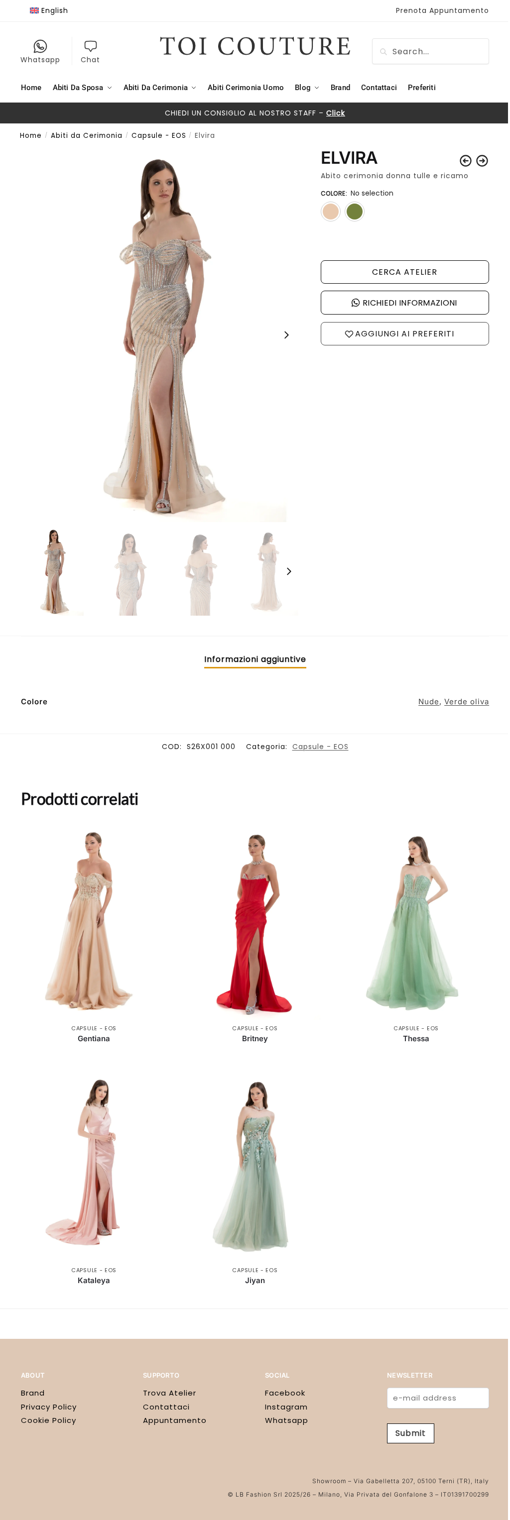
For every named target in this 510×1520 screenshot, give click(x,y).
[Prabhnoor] (482, 161)
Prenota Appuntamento (442, 10)
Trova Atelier (169, 1393)
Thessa (416, 1038)
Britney (255, 1038)
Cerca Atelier (404, 272)
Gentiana (94, 1038)
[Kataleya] (94, 1164)
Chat (90, 60)
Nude (428, 701)
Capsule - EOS (158, 135)
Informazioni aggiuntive (255, 659)
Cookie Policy (48, 1420)
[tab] (255, 659)
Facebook (285, 1393)
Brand (33, 1393)
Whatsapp (40, 60)
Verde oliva (466, 701)
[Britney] (255, 922)
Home (31, 135)
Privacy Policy (49, 1407)
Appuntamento (175, 1420)
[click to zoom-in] (161, 335)
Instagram (286, 1407)
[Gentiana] (94, 922)
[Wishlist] (151, 839)
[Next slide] (286, 335)
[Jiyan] (255, 1164)
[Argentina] (466, 161)
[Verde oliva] (355, 211)
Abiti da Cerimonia (87, 135)
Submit (410, 1433)
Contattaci (166, 1407)
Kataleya (94, 1280)
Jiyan (255, 1280)
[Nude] (331, 211)
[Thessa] (416, 922)
